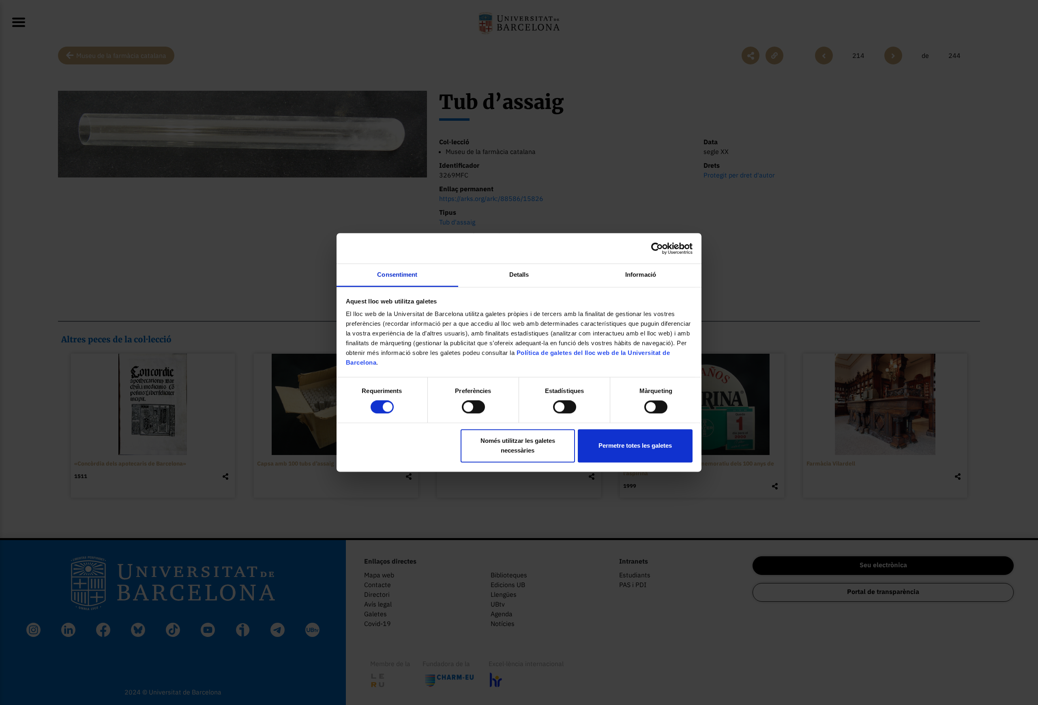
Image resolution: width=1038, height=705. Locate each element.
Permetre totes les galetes (635, 445)
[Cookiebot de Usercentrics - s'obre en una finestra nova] (657, 248)
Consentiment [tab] (397, 274)
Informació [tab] (640, 274)
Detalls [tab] (519, 274)
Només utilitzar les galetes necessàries (517, 445)
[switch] (473, 407)
